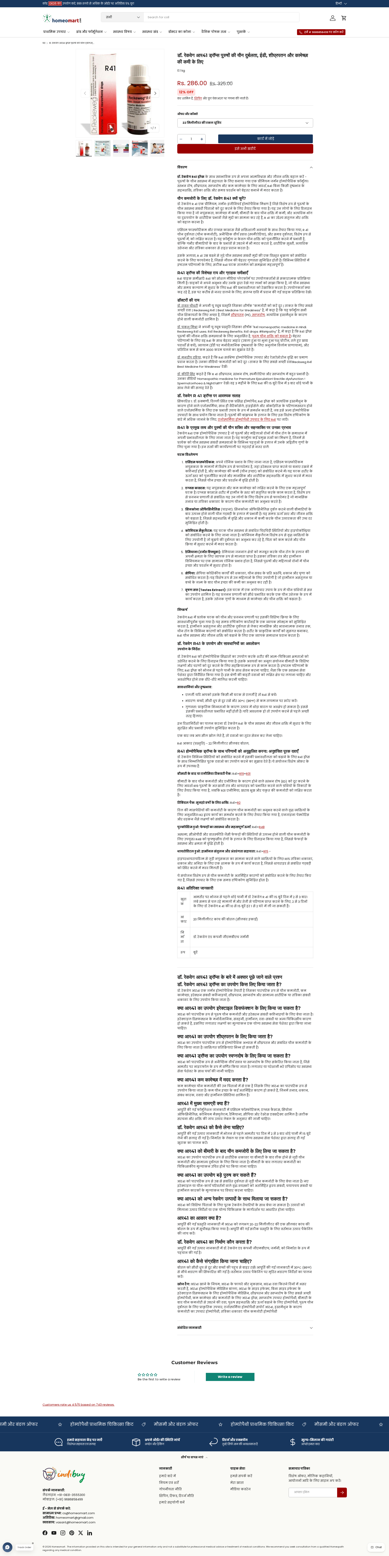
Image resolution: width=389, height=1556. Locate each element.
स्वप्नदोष (258, 315)
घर (44, 43)
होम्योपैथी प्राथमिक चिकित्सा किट (80, 1424)
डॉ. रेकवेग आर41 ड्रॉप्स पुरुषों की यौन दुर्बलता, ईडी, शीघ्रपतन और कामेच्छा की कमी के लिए (72, 43)
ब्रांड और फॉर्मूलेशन (89, 32)
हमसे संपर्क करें (241, 1476)
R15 (265, 851)
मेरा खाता (237, 1483)
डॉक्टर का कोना (179, 32)
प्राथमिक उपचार (54, 32)
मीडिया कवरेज (240, 1489)
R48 (262, 827)
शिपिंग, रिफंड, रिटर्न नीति (176, 1496)
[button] (344, 18)
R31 (248, 774)
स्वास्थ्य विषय (122, 32)
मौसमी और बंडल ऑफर (154, 1424)
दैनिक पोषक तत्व (213, 32)
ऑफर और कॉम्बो (187, 114)
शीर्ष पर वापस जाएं (192, 1457)
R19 (241, 774)
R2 (238, 803)
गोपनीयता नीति (170, 1489)
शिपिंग (198, 98)
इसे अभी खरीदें (245, 148)
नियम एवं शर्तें (169, 1483)
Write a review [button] (230, 1376)
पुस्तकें (241, 32)
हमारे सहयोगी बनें (172, 1502)
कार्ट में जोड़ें (265, 138)
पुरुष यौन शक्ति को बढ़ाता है (271, 336)
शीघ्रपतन (237, 315)
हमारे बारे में (167, 1476)
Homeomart (58, 1546)
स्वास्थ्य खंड (150, 32)
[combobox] (200, 17)
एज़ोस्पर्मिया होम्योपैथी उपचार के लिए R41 (247, 419)
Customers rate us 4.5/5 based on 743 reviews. (78, 1404)
